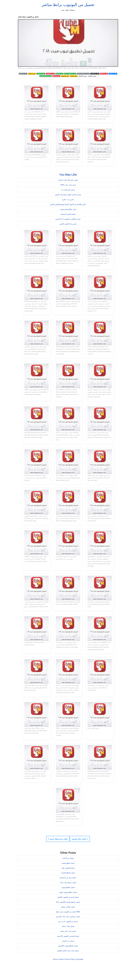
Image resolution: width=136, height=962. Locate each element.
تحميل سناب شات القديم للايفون (68, 951)
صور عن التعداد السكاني (83, 73)
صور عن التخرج (41, 73)
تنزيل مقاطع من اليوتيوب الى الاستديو (68, 219)
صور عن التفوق (23, 73)
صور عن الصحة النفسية (45, 76)
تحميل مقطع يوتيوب (68, 863)
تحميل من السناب (68, 858)
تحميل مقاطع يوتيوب (68, 887)
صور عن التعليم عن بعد (70, 73)
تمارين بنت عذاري (68, 199)
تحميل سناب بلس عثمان (68, 931)
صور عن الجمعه (113, 73)
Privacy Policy (69, 959)
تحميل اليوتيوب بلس (68, 868)
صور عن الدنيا (73, 76)
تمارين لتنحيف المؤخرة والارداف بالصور (68, 195)
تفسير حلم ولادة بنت (68, 190)
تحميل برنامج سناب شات (68, 882)
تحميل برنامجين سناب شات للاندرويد (68, 916)
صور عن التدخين (95, 73)
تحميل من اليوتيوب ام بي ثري (68, 921)
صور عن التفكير (92, 76)
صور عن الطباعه (50, 73)
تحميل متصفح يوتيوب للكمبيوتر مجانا (68, 902)
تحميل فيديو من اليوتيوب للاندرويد (68, 936)
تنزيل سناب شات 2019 (68, 185)
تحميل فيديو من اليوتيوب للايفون (68, 897)
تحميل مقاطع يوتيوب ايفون (68, 892)
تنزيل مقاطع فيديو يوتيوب (68, 209)
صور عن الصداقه (83, 76)
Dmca (55, 959)
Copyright (79, 959)
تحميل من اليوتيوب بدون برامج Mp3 (68, 912)
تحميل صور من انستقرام (68, 878)
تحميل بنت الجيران (68, 941)
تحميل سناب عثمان (68, 926)
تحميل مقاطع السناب (68, 873)
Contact (61, 959)
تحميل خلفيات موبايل (68, 907)
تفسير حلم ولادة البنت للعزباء (68, 180)
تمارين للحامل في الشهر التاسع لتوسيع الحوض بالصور (68, 204)
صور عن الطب (31, 73)
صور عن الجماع (65, 76)
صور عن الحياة (59, 73)
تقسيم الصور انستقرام (68, 214)
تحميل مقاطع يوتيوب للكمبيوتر (68, 946)
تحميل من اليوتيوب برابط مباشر (68, 4)
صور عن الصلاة (104, 73)
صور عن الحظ (56, 76)
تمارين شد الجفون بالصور (68, 224)
